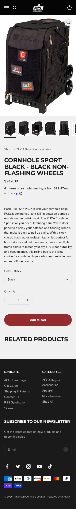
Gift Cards (11, 385)
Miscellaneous (51, 396)
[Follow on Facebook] (7, 466)
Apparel (47, 390)
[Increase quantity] (27, 300)
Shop (7, 149)
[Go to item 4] (51, 129)
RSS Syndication (15, 402)
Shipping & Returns (17, 391)
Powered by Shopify (58, 496)
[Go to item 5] (64, 129)
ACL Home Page (15, 380)
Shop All (47, 401)
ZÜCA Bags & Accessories (33, 149)
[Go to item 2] (24, 129)
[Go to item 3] (37, 129)
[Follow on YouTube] (39, 466)
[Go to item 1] (10, 129)
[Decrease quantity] (9, 300)
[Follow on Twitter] (18, 466)
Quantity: (10, 291)
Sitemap (9, 408)
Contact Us (11, 397)
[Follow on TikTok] (50, 466)
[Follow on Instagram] (28, 466)
